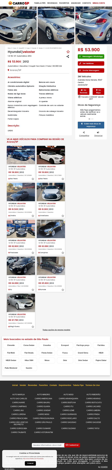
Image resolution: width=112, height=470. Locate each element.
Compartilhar (84, 136)
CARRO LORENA (18, 414)
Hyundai (34, 48)
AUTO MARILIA (18, 394)
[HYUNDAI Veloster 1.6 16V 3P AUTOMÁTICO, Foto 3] (93, 25)
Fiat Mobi (11, 353)
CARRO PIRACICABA (18, 418)
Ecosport (65, 345)
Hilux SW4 (29, 360)
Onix (65, 360)
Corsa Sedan (29, 345)
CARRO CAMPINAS (18, 406)
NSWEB (104, 467)
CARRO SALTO (93, 418)
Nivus (47, 360)
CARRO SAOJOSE (93, 422)
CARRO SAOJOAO (68, 422)
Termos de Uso (92, 385)
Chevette (11, 345)
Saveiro (29, 368)
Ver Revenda (83, 91)
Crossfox (47, 345)
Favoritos (64, 3)
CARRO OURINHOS (68, 414)
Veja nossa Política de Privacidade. (33, 458)
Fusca (65, 353)
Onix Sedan (83, 360)
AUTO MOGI (68, 394)
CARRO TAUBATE (18, 432)
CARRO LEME (68, 410)
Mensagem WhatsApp (92, 56)
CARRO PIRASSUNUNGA (43, 418)
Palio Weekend (11, 368)
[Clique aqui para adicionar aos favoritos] (68, 51)
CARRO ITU (68, 406)
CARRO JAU (18, 410)
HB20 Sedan (11, 360)
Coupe (28, 48)
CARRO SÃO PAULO (43, 422)
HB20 (101, 353)
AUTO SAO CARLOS (18, 399)
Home (9, 48)
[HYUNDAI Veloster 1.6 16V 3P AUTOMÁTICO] (21, 155)
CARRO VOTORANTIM (43, 432)
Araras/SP (21, 48)
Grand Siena (83, 353)
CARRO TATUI (93, 428)
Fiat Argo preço (83, 345)
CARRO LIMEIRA (93, 410)
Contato (86, 3)
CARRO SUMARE (43, 428)
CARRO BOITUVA (68, 402)
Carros (14, 48)
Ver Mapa (98, 91)
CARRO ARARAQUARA (68, 399)
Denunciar (98, 136)
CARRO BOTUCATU (93, 402)
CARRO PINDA (93, 414)
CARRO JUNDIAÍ (43, 410)
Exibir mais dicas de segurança (92, 125)
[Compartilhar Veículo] (67, 56)
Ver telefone (88, 63)
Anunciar (76, 3)
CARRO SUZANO (68, 428)
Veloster (41, 48)
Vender (23, 385)
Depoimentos (65, 385)
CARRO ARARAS (93, 399)
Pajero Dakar (101, 360)
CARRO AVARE (18, 402)
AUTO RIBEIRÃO (93, 394)
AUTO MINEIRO (43, 394)
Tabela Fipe (40, 3)
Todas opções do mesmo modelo (56, 330)
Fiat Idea (101, 345)
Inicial (15, 385)
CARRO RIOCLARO (68, 418)
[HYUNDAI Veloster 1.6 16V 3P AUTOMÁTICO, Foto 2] (56, 25)
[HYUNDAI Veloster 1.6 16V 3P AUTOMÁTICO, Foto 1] (18, 25)
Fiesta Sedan (47, 353)
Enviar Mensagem (91, 70)
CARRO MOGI (43, 414)
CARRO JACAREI (93, 406)
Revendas (52, 3)
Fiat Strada (28, 353)
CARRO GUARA (43, 406)
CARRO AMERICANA (43, 399)
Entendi (30, 463)
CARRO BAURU (43, 402)
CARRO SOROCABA (18, 428)
